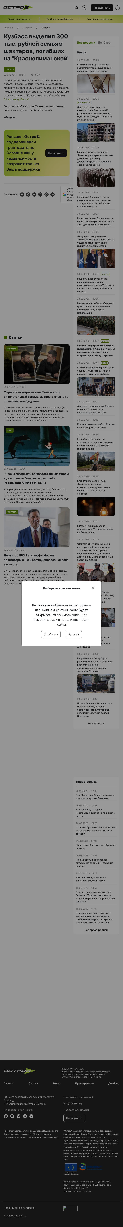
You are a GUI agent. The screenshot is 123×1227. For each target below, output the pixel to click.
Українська (51, 634)
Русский (73, 634)
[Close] (93, 588)
